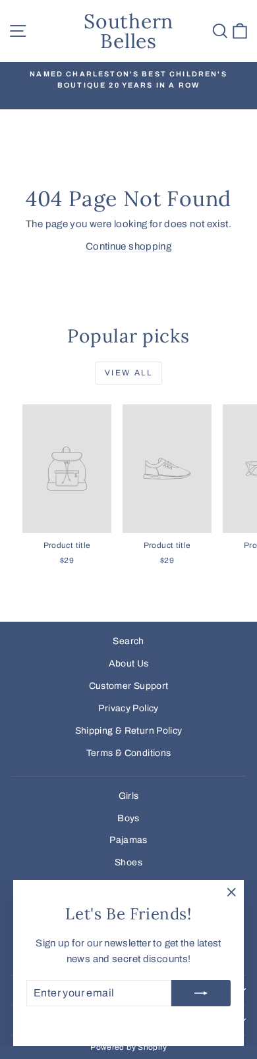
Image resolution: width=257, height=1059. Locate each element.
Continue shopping (128, 246)
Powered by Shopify (128, 1047)
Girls (129, 796)
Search (128, 641)
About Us (129, 663)
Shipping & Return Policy (129, 731)
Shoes (128, 862)
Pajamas (128, 840)
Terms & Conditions (128, 753)
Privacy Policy (128, 708)
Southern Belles (128, 31)
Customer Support (129, 686)
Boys (128, 818)
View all (128, 372)
